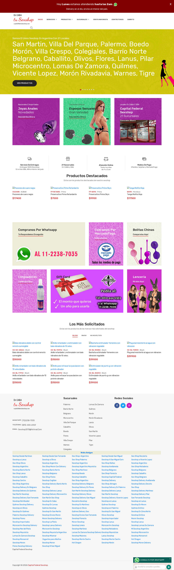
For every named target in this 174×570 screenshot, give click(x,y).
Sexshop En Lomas (50, 505)
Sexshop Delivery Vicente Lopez (115, 498)
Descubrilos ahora (26, 117)
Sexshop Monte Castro (81, 539)
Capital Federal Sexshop (38, 565)
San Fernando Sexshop (140, 498)
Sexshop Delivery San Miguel (83, 498)
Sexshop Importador (110, 518)
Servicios (51, 19)
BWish (84, 335)
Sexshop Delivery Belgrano (83, 484)
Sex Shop (46, 487)
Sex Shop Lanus (19, 473)
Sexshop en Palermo (110, 508)
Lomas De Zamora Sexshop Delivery (86, 532)
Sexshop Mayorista (20, 532)
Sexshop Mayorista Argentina (54, 532)
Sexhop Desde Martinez (22, 456)
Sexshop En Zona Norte (141, 511)
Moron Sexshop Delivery (52, 518)
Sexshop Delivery (109, 480)
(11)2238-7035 (28, 420)
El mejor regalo (63, 282)
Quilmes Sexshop (109, 505)
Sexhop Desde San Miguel (112, 456)
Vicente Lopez (95, 436)
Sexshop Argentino (50, 463)
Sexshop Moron (19, 543)
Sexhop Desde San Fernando (54, 456)
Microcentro (68, 418)
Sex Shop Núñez (108, 463)
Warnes (66, 445)
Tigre (91, 445)
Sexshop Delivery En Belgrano (25, 487)
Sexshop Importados (21, 522)
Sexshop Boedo (78, 473)
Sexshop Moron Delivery (141, 543)
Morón (91, 414)
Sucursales (82, 19)
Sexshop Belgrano (109, 470)
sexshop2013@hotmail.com (30, 429)
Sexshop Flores (19, 518)
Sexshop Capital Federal (112, 477)
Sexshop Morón (108, 543)
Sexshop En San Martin (51, 511)
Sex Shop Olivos (19, 463)
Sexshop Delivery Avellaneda (143, 480)
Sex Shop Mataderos (139, 466)
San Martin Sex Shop (50, 498)
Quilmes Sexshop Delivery (23, 505)
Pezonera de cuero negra (22, 194)
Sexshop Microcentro (140, 532)
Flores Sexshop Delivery (22, 546)
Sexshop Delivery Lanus (52, 491)
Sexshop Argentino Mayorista (84, 466)
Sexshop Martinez (79, 529)
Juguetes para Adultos (51, 539)
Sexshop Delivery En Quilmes (24, 491)
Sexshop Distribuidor (21, 501)
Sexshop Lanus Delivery (52, 525)
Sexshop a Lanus (19, 460)
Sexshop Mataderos (110, 529)
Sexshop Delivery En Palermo (113, 487)
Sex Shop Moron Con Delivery (54, 466)
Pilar (90, 440)
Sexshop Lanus (108, 522)
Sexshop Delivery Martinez (142, 491)
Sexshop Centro (19, 480)
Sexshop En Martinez (80, 505)
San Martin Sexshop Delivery (83, 491)
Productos (66, 19)
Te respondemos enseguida (30, 234)
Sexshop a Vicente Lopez (141, 460)
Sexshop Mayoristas (110, 532)
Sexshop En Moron (138, 505)
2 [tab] (82, 89)
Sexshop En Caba (49, 501)
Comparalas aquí (140, 234)
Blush (75, 335)
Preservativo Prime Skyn (99, 194)
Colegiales (67, 449)
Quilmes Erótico (137, 508)
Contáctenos (117, 19)
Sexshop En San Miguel (111, 511)
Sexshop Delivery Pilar (140, 494)
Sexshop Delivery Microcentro (54, 494)
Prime (63, 192)
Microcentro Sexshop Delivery (25, 525)
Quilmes (92, 409)
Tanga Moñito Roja (134, 194)
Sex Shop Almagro (109, 484)
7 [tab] (93, 89)
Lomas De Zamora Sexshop (24, 536)
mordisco (136, 192)
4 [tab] (87, 89)
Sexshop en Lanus (109, 501)
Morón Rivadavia (95, 418)
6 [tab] (91, 89)
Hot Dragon (136, 539)
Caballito (67, 427)
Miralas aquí (138, 282)
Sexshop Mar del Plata (22, 529)
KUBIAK (23, 192)
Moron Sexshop (137, 518)
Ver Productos (24, 83)
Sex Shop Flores (48, 477)
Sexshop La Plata (49, 522)
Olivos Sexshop (108, 515)
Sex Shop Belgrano (139, 477)
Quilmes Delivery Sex (80, 511)
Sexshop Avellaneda (110, 466)
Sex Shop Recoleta (139, 456)
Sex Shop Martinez (79, 470)
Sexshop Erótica (138, 515)
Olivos (91, 427)
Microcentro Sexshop (110, 525)
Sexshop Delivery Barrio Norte (54, 484)
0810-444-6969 (29, 425)
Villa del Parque (69, 422)
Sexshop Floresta (79, 518)
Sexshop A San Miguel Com (113, 460)
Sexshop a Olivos (49, 460)
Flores (65, 436)
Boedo (66, 431)
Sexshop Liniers (78, 525)
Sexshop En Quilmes (21, 511)
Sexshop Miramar (49, 536)
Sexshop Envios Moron (51, 515)
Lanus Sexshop (108, 536)
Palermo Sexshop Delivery (23, 515)
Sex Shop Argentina (21, 484)
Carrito (130, 19)
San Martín (93, 431)
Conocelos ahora (128, 121)
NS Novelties (96, 335)
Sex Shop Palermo (79, 460)
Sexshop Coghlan (49, 480)
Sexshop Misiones (79, 536)
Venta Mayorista (100, 19)
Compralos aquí (25, 282)
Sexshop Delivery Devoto (141, 484)
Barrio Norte (68, 409)
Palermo (66, 404)
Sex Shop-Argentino (80, 456)
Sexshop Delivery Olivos (81, 494)
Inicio (40, 19)
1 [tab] (80, 89)
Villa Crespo (68, 440)
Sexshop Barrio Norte (21, 470)
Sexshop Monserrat (139, 536)
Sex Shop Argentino (80, 480)
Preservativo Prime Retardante (64, 194)
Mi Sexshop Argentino (140, 529)
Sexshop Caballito (138, 473)
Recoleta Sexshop (79, 501)
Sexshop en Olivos (20, 508)
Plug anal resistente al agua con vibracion (144, 352)
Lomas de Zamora (96, 404)
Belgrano (67, 414)
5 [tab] (89, 89)
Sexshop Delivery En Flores (83, 487)
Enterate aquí (101, 238)
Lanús (91, 422)
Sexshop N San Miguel (51, 546)
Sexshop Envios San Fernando (84, 515)
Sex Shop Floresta (109, 473)
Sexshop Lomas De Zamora (142, 525)
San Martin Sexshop (21, 494)
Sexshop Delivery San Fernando (25, 498)
